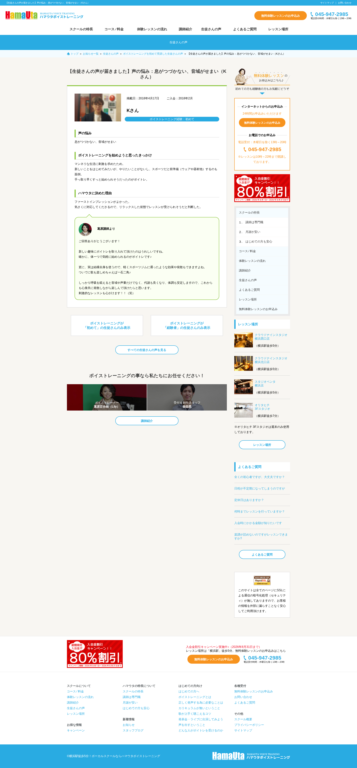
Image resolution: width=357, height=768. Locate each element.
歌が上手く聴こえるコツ (194, 713)
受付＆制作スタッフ (187, 404)
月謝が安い (252, 231)
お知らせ (129, 724)
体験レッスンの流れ (152, 29)
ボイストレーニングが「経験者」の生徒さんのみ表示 (186, 325)
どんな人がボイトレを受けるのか (200, 730)
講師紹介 (185, 29)
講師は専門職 (254, 222)
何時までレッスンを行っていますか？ (259, 511)
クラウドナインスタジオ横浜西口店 (271, 336)
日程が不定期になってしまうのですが (259, 488)
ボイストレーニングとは (194, 697)
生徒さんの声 (211, 29)
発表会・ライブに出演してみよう (200, 719)
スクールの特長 (81, 29)
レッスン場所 (278, 29)
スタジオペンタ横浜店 (265, 383)
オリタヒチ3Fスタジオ (262, 406)
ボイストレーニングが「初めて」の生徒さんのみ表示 (106, 325)
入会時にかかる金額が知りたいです (258, 523)
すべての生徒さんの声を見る (147, 350)
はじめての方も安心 (258, 241)
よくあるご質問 (245, 29)
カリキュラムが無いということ (199, 708)
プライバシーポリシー (249, 724)
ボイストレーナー (107, 404)
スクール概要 (243, 719)
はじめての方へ (188, 691)
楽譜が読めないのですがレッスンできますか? (261, 536)
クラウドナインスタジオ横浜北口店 (271, 360)
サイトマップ (327, 2)
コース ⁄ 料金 (114, 29)
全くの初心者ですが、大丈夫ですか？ (259, 477)
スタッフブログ (133, 730)
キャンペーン (76, 730)
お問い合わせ (344, 2)
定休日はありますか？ (249, 500)
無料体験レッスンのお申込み (280, 15)
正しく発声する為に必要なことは (200, 702)
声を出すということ (191, 724)
